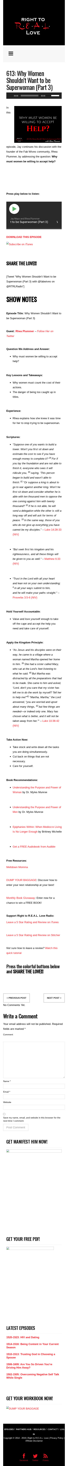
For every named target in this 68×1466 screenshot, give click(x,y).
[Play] (10, 95)
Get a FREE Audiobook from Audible (34, 846)
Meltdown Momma (17, 867)
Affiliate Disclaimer (34, 1441)
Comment (8, 1034)
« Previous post (16, 998)
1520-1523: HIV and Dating (22, 1337)
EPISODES (9, 1429)
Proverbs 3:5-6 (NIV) (25, 597)
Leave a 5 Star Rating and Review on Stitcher (33, 935)
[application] (34, 95)
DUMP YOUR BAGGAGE (21, 880)
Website (7, 1102)
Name (7, 1081)
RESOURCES (39, 1429)
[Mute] (48, 95)
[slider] (55, 95)
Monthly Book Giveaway (20, 897)
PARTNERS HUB (23, 1429)
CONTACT (53, 1429)
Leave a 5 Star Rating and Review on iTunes (32, 922)
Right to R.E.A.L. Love (38, 1438)
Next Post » (54, 998)
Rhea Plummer (24, 331)
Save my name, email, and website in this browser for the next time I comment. (31, 1119)
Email (6, 1092)
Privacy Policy (56, 1438)
